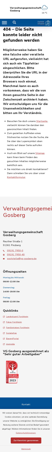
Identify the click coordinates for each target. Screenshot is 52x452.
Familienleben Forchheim (17, 327)
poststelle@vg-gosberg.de (21, 258)
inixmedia (10, 344)
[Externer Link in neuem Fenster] (12, 371)
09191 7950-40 (16, 254)
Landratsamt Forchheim (17, 316)
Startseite (41, 121)
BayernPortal (12, 338)
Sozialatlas (11, 333)
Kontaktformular (16, 177)
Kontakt (26, 404)
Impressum (26, 449)
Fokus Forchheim (14, 322)
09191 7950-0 (15, 250)
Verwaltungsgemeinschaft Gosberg (25, 9)
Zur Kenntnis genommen (26, 440)
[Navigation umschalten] (4, 22)
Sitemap (40, 153)
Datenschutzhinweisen (26, 433)
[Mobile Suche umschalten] (14, 23)
